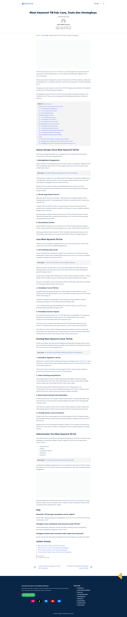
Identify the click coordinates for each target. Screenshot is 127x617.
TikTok (55, 71)
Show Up (80, 592)
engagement (50, 178)
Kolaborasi (80, 588)
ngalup (67, 24)
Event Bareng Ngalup (83, 590)
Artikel (96, 3)
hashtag (59, 267)
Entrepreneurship (82, 594)
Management (81, 596)
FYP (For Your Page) (85, 361)
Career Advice (81, 603)
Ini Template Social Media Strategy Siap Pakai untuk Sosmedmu (63, 352)
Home (38, 35)
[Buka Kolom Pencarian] (103, 3)
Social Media (44, 35)
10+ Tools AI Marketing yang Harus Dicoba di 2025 (59, 460)
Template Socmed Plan (43, 557)
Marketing (80, 598)
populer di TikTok (58, 315)
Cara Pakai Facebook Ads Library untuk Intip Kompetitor (61, 173)
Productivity (81, 605)
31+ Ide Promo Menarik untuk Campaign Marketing (60, 262)
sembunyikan (48, 104)
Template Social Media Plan (78, 500)
